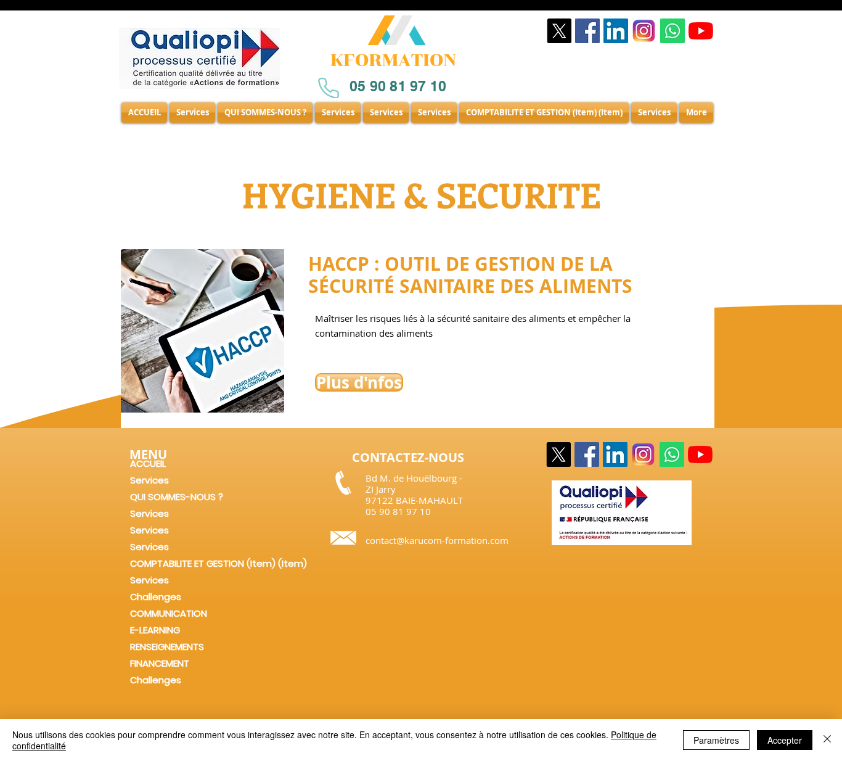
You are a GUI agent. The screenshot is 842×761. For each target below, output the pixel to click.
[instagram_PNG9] (644, 31)
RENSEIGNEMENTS (167, 646)
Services (149, 480)
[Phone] (328, 88)
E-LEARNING (155, 629)
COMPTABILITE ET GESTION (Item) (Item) (200, 563)
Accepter (784, 740)
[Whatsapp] (672, 31)
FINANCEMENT (159, 663)
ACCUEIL (148, 463)
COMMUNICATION (168, 613)
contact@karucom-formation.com (437, 540)
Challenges (155, 596)
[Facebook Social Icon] (587, 31)
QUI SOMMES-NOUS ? (176, 496)
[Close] (827, 740)
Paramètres (716, 740)
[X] (559, 31)
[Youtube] (701, 31)
